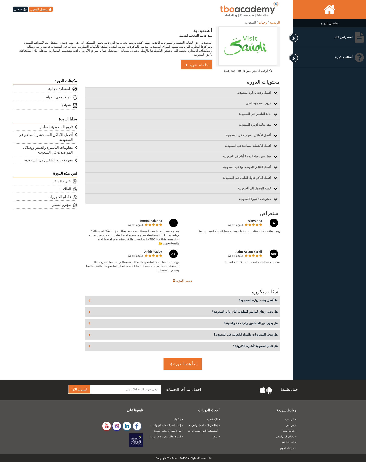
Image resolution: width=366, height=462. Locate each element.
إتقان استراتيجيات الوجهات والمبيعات (163, 425)
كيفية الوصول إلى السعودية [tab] (254, 188)
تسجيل (19, 9)
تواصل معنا (288, 431)
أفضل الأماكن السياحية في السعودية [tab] (248, 135)
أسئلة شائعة (287, 442)
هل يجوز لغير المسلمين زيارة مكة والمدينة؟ (251, 323)
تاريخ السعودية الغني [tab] (258, 103)
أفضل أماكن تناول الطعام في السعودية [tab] (247, 178)
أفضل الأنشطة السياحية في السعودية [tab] (248, 146)
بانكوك (177, 419)
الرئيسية (274, 22)
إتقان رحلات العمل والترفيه (203, 425)
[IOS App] (263, 390)
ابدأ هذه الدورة (199, 64)
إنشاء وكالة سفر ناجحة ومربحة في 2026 (163, 436)
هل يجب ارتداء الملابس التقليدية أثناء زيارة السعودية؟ (245, 311)
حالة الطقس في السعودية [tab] (255, 114)
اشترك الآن (79, 389)
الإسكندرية (212, 419)
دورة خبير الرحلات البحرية (167, 431)
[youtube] (106, 426)
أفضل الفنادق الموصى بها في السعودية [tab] (247, 167)
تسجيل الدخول (39, 9)
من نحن (290, 425)
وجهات (262, 22)
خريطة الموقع (287, 448)
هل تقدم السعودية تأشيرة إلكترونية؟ (255, 346)
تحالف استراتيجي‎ (285, 436)
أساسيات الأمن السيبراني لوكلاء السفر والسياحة (200, 431)
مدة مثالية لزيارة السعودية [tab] (255, 124)
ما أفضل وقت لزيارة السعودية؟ (258, 300)
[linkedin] (127, 426)
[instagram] (116, 426)
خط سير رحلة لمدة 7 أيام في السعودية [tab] (247, 156)
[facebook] (137, 426)
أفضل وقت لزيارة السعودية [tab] (254, 92)
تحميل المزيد (183, 281)
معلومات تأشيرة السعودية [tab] (255, 199)
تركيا (215, 436)
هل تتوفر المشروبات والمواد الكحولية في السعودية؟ (246, 334)
